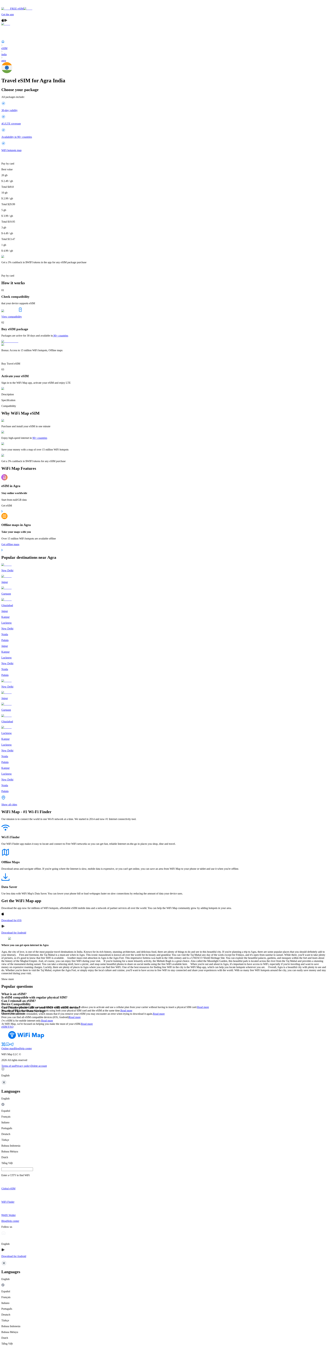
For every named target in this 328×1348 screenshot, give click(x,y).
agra (3, 60)
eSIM (4, 48)
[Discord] (7, 1045)
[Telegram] (12, 1045)
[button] (164, 1072)
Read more (203, 1007)
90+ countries (60, 335)
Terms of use (8, 1065)
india (4, 54)
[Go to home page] (13, 5)
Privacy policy (23, 1065)
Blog (16, 1048)
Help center (25, 1048)
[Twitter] (3, 1045)
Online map (7, 1048)
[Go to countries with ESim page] (9, 341)
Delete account (39, 1065)
